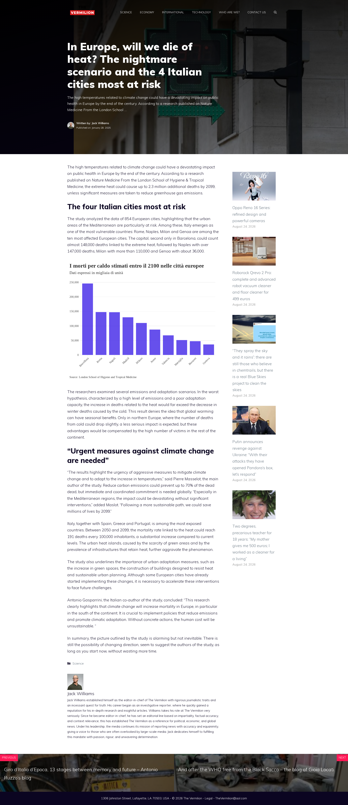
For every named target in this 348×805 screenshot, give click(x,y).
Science (126, 12)
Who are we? (229, 12)
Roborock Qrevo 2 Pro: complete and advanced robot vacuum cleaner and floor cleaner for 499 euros (254, 285)
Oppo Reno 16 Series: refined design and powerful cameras (251, 214)
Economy (147, 12)
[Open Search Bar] (275, 12)
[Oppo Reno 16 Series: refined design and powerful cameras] (254, 197)
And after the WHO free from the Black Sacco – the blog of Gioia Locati (256, 769)
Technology (201, 12)
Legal (208, 798)
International (173, 12)
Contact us (257, 12)
